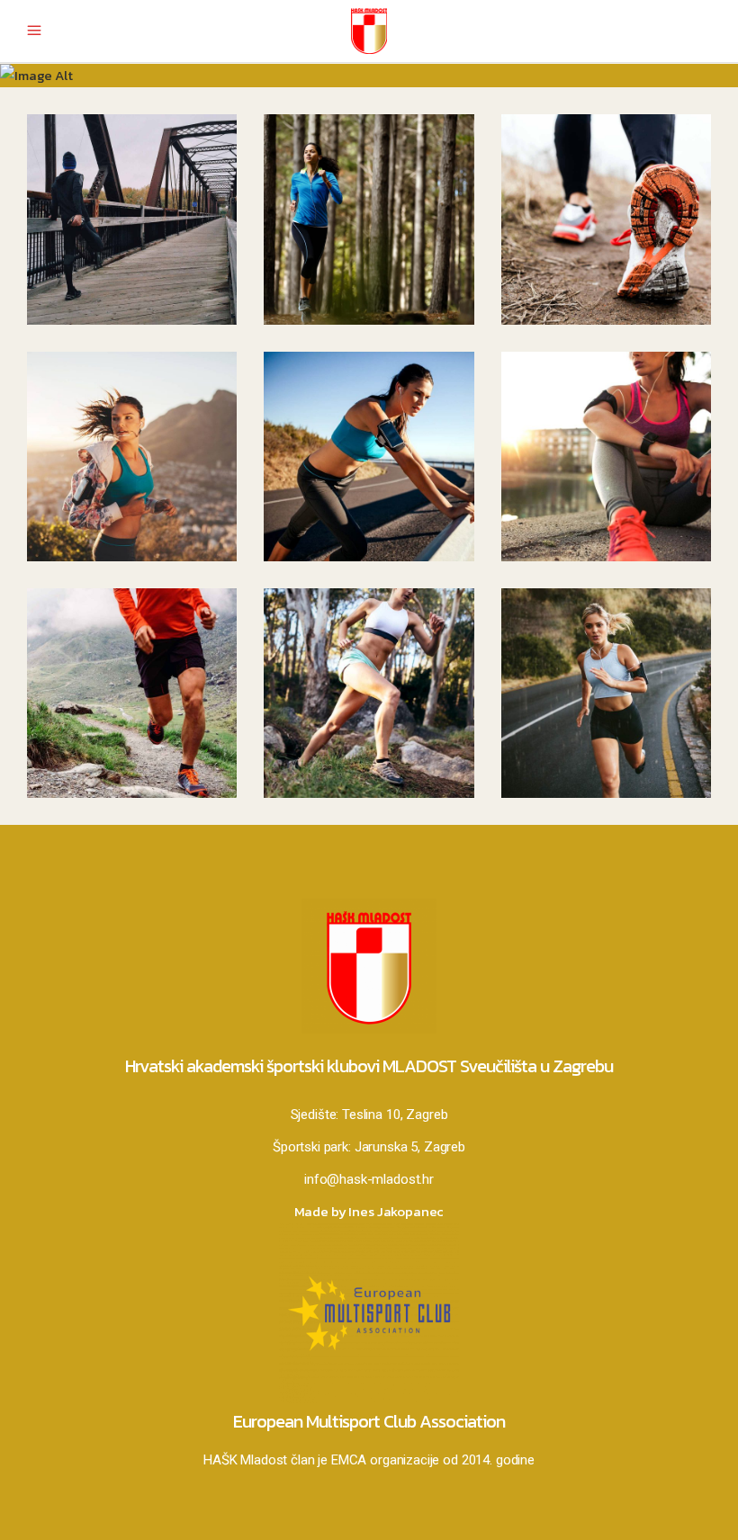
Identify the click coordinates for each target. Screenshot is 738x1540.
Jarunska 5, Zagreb (410, 1147)
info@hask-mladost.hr (369, 1179)
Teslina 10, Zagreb (394, 1114)
